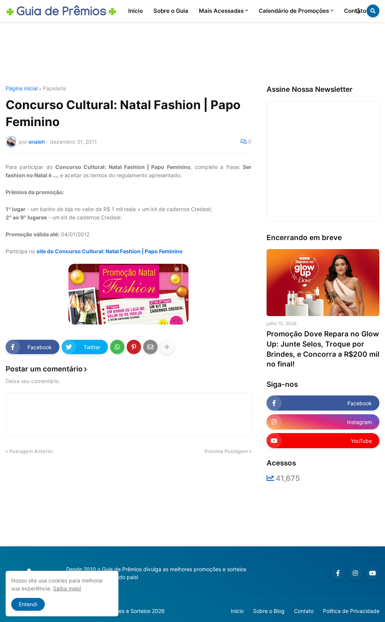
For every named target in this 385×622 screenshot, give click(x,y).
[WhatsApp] (117, 347)
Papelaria (54, 88)
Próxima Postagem (226, 451)
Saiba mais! (67, 588)
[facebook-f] (338, 573)
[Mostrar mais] (167, 347)
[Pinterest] (134, 347)
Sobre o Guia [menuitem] (170, 10)
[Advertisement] (192, 54)
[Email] (150, 347)
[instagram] (355, 573)
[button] (358, 11)
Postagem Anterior (31, 451)
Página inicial (22, 88)
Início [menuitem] (135, 10)
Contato (304, 611)
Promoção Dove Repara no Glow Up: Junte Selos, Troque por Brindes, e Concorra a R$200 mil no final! (323, 349)
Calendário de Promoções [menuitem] (294, 10)
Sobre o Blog (269, 611)
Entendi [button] (28, 604)
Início (237, 611)
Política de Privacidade (351, 611)
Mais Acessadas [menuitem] (221, 10)
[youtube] (372, 573)
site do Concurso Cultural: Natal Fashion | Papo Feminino (109, 251)
